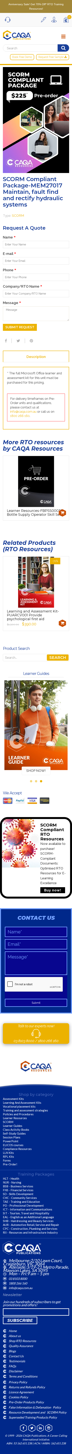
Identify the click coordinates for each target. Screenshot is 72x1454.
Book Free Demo (22, 57)
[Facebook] (5, 341)
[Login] (55, 20)
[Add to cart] (62, 513)
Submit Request (19, 327)
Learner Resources (15, 1118)
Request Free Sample (51, 57)
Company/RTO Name (22, 286)
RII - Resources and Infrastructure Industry (30, 1232)
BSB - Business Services (18, 1186)
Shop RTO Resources (22, 1341)
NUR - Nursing (12, 1182)
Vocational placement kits (19, 1106)
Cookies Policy (18, 1397)
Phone (9, 270)
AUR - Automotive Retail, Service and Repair (31, 1224)
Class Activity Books (16, 1129)
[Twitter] (18, 341)
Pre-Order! (10, 1164)
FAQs (12, 1366)
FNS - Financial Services (18, 1190)
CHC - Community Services (20, 1197)
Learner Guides (12, 1125)
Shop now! (36, 771)
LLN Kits (8, 1152)
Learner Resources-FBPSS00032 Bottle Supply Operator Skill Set (35, 513)
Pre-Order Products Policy (26, 1402)
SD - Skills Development (18, 1194)
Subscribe (20, 1320)
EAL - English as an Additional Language (28, 1217)
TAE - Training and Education (21, 1201)
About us (15, 1336)
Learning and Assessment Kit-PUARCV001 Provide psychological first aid (33, 615)
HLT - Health (11, 1178)
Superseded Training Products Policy (33, 1417)
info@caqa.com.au (23, 411)
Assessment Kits (13, 1098)
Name (9, 237)
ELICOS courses (13, 1145)
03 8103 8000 (24, 1041)
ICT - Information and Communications (27, 1209)
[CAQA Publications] (17, 34)
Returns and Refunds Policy (27, 1387)
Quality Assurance (21, 1346)
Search (57, 657)
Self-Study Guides (14, 1133)
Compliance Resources (17, 1149)
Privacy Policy (18, 1382)
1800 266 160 (20, 416)
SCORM (18, 216)
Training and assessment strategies (25, 1110)
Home (13, 1331)
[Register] (44, 20)
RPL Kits (8, 1156)
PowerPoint (10, 1141)
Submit (36, 1002)
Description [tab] (36, 357)
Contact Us (16, 1356)
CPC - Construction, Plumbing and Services (30, 1228)
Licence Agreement (21, 1392)
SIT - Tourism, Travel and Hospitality (26, 1213)
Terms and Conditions (23, 1376)
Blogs (12, 1351)
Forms (7, 1160)
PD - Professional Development (23, 1205)
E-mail (9, 254)
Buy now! (52, 890)
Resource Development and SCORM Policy (37, 1412)
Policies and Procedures (18, 1114)
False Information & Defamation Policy (35, 1407)
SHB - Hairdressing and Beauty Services (28, 1221)
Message (12, 303)
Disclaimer (16, 1371)
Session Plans (11, 1137)
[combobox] (36, 657)
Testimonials (17, 1361)
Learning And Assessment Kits (22, 1102)
